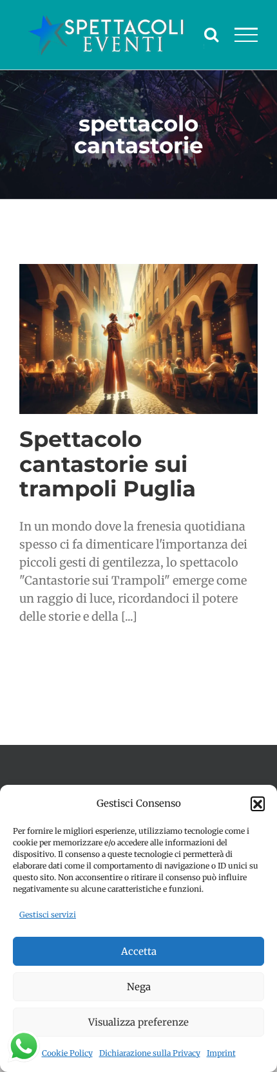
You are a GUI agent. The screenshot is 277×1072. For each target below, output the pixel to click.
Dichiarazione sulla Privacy (149, 1053)
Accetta (139, 951)
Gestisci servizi (47, 914)
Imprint (221, 1053)
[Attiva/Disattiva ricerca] (211, 34)
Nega (139, 987)
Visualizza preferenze (138, 1022)
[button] (257, 803)
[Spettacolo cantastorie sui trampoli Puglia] (138, 339)
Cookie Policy (67, 1053)
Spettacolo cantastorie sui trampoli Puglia (107, 464)
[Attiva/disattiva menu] (246, 35)
